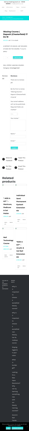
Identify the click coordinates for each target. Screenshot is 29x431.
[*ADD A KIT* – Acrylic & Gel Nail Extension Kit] (21, 233)
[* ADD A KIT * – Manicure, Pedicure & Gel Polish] (8, 189)
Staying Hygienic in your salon (14, 351)
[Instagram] (4, 293)
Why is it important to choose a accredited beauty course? (14, 297)
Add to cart (18, 57)
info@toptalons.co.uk (17, 3)
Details (11, 222)
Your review (15, 118)
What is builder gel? (14, 364)
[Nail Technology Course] (8, 231)
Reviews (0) (5, 77)
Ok (8, 428)
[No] (27, 426)
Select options (6, 256)
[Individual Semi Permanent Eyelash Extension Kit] (21, 188)
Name (13, 134)
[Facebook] (2, 293)
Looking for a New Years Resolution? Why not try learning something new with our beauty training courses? (14, 391)
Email (13, 141)
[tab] (5, 77)
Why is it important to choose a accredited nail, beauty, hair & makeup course (14, 328)
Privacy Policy (17, 428)
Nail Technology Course (8, 240)
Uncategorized (14, 68)
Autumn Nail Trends (14, 417)
